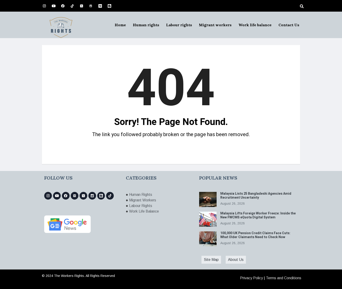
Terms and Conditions (283, 278)
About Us (236, 260)
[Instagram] (44, 5)
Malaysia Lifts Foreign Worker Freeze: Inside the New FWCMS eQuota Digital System (258, 215)
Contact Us (288, 25)
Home (120, 25)
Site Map (211, 260)
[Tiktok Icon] (72, 5)
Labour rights (179, 25)
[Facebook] (62, 5)
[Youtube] (53, 5)
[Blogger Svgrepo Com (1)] (109, 5)
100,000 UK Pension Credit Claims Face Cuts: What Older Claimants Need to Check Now (255, 235)
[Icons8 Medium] (74, 196)
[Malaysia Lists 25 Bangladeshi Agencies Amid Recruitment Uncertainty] (208, 199)
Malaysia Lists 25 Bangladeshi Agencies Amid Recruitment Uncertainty (255, 195)
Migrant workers (215, 25)
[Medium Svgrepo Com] (100, 5)
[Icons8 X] (81, 5)
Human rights (146, 25)
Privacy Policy (251, 278)
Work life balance (255, 25)
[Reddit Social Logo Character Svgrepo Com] (90, 5)
